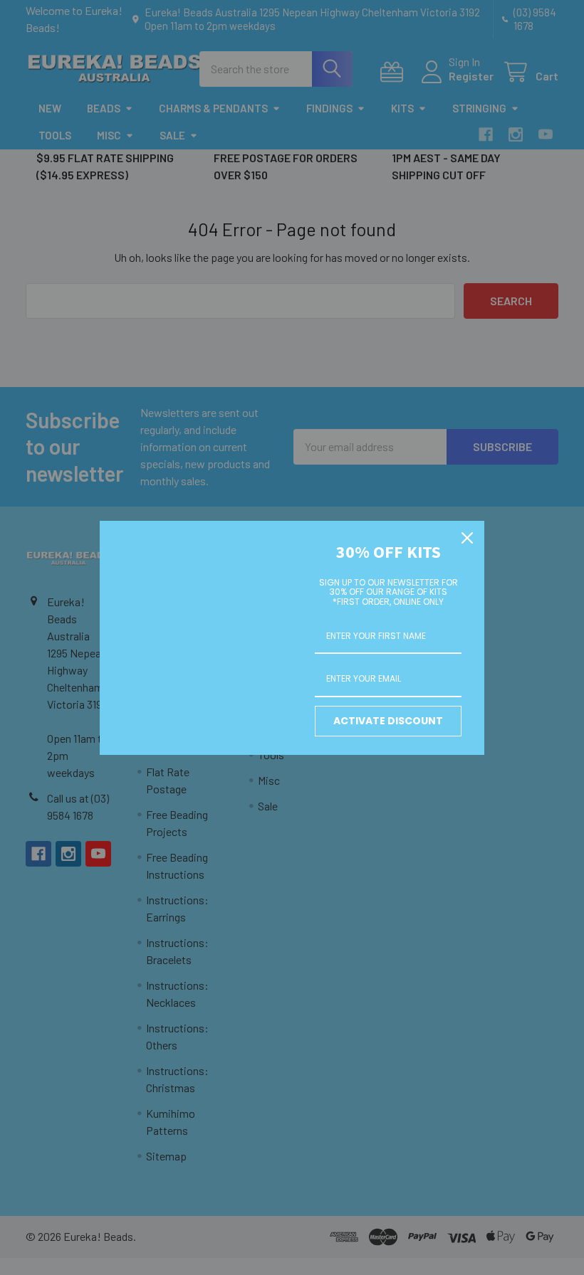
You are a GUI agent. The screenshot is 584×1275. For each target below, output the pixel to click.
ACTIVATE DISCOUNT (388, 721)
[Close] (467, 538)
